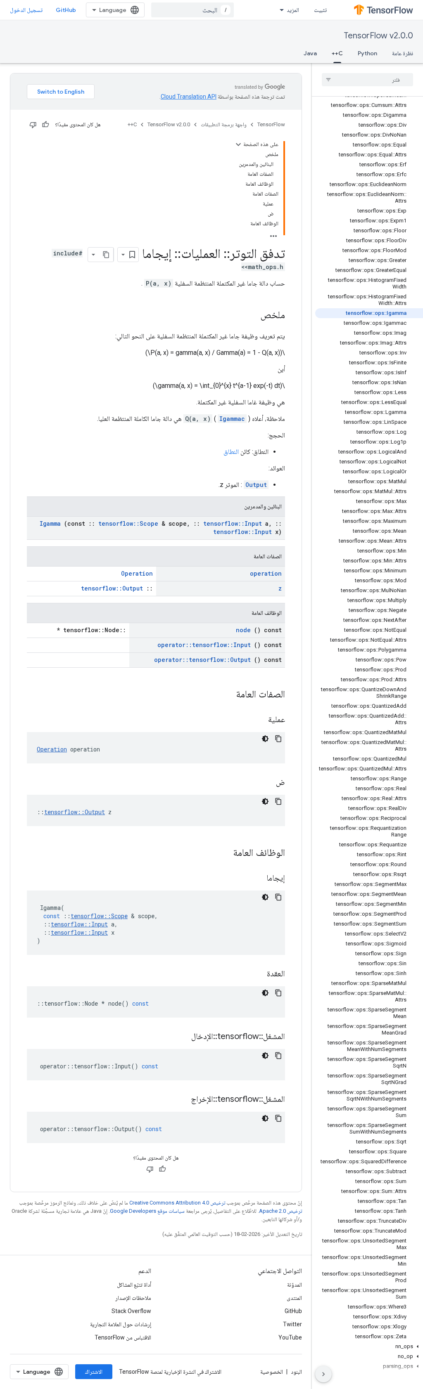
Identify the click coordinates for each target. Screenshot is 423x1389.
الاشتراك (93, 1371)
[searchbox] (367, 79)
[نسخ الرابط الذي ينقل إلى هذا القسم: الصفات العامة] (225, 695)
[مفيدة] (45, 124)
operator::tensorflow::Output (202, 660)
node (243, 630)
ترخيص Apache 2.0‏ (280, 1211)
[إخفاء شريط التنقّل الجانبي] (323, 1374)
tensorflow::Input (232, 523)
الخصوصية (271, 1371)
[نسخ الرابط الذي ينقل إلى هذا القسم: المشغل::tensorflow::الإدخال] (181, 1037)
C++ (337, 53)
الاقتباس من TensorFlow (123, 1337)
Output (256, 485)
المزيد (293, 10)
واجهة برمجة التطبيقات (224, 124)
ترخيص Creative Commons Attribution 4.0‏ (177, 1203)
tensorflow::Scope (128, 523)
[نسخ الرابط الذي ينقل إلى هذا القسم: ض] (265, 783)
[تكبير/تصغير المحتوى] (238, 144)
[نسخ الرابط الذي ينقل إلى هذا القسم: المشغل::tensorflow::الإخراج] (180, 1100)
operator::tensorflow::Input (204, 645)
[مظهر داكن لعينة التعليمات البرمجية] (265, 738)
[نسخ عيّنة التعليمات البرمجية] (278, 738)
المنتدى (294, 1298)
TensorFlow (271, 124)
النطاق (231, 452)
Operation (137, 573)
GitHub (66, 10)
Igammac (232, 419)
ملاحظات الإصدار (133, 1298)
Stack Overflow (131, 1311)
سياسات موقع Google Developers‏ (147, 1211)
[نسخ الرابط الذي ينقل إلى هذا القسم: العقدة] (256, 974)
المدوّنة (294, 1284)
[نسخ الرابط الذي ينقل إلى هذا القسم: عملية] (258, 720)
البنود (296, 1371)
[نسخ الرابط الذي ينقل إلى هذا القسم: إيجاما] (256, 878)
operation (266, 573)
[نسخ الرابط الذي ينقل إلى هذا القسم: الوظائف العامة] (222, 853)
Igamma (50, 523)
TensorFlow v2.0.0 (378, 36)
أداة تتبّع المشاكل (134, 1284)
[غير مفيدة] (33, 124)
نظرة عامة (402, 53)
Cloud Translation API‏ (188, 96)
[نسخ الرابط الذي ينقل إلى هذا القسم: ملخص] (252, 316)
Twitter (292, 1324)
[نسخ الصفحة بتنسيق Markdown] (106, 255)
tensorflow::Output (112, 588)
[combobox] (192, 9)
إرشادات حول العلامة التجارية (120, 1324)
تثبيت (320, 10)
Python (367, 53)
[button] (369, 1346)
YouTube (290, 1337)
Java (310, 53)
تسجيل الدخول (26, 10)
